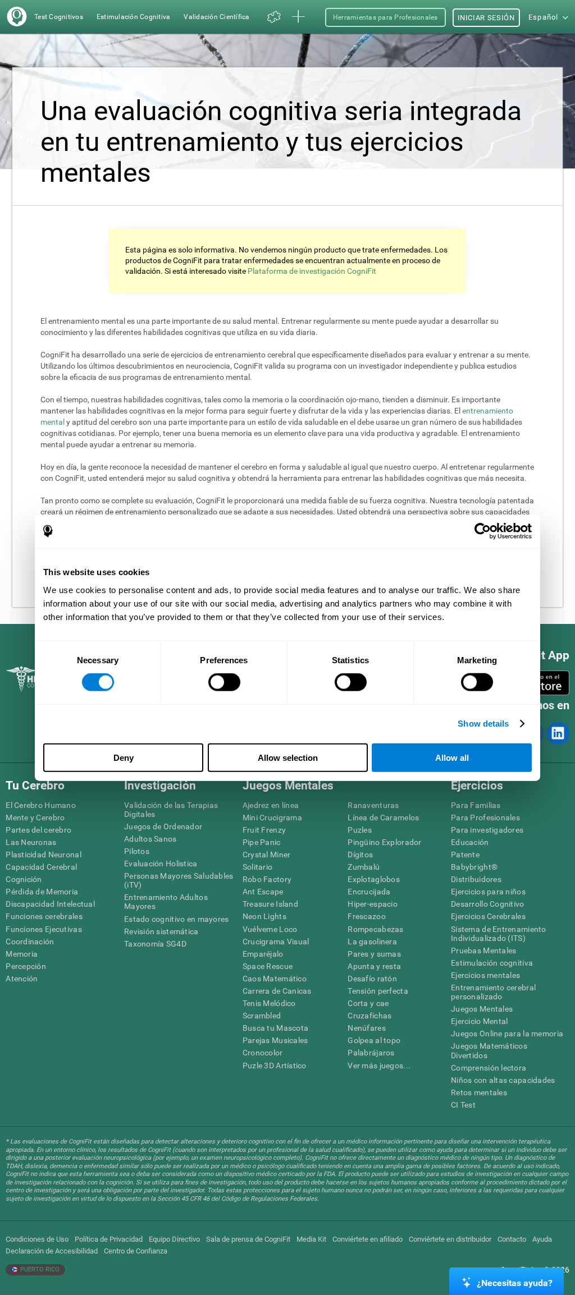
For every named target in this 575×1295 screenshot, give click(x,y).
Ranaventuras (373, 805)
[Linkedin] (557, 733)
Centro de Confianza (135, 1251)
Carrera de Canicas (277, 990)
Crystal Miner (267, 854)
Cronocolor (263, 1052)
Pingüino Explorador (384, 842)
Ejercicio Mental (479, 1021)
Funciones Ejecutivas (44, 929)
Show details (483, 723)
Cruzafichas (369, 1015)
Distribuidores (476, 879)
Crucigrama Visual (276, 941)
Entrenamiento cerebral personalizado (493, 992)
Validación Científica (216, 16)
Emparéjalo (263, 953)
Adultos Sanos (150, 838)
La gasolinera (372, 941)
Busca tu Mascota (275, 1027)
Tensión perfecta (378, 990)
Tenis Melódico (269, 1003)
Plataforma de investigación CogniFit (312, 271)
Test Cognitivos (58, 16)
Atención (22, 978)
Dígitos (360, 854)
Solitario (258, 866)
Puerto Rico (39, 1269)
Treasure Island (270, 903)
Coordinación (30, 941)
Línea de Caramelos (383, 817)
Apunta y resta (374, 966)
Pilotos (136, 851)
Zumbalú (364, 866)
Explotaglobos (374, 879)
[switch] (224, 682)
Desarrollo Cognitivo (487, 903)
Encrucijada (369, 891)
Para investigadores (487, 829)
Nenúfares (367, 1027)
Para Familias (476, 805)
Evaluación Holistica (161, 863)
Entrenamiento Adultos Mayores (166, 902)
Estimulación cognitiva (492, 962)
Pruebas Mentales (483, 950)
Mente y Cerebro (35, 817)
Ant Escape (263, 891)
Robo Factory (267, 879)
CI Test (463, 1104)
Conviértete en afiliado (367, 1239)
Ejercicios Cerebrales (488, 916)
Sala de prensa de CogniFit (248, 1239)
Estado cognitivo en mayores (176, 919)
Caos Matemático (275, 978)
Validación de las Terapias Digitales (171, 810)
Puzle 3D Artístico (275, 1065)
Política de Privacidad (109, 1239)
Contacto (512, 1239)
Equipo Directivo (174, 1239)
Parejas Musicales (275, 1040)
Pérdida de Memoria (42, 891)
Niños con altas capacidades (503, 1080)
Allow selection (288, 757)
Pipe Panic (262, 842)
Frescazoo (367, 916)
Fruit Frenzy (264, 829)
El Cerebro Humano (41, 805)
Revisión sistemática (161, 931)
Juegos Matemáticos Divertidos (489, 1050)
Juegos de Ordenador (163, 826)
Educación (470, 842)
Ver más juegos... (379, 1065)
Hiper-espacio (373, 903)
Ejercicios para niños (488, 891)
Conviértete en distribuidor (450, 1239)
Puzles (360, 829)
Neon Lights (264, 916)
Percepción (26, 966)
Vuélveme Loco (270, 929)
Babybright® (474, 866)
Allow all (452, 757)
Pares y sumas (374, 953)
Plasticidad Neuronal (43, 854)
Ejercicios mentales (485, 975)
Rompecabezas (375, 929)
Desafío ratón (372, 978)
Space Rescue (268, 966)
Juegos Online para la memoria (507, 1033)
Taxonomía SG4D (155, 943)
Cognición (24, 879)
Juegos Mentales (482, 1008)
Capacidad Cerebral (41, 866)
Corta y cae (368, 1003)
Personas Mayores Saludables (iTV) (179, 880)
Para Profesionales (485, 817)
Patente (465, 854)
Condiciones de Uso (37, 1239)
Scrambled (262, 1015)
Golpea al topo (374, 1040)
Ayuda (542, 1239)
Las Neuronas (31, 842)
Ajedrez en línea (271, 805)
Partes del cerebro (38, 829)
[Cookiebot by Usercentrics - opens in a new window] (482, 531)
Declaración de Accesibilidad (52, 1251)
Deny (123, 757)
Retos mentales (479, 1092)
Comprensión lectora (488, 1067)
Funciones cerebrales (44, 916)
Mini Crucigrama (272, 817)
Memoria (22, 953)
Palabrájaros (371, 1052)
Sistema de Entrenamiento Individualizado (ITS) (498, 934)
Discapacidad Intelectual (50, 903)
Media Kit (311, 1239)
